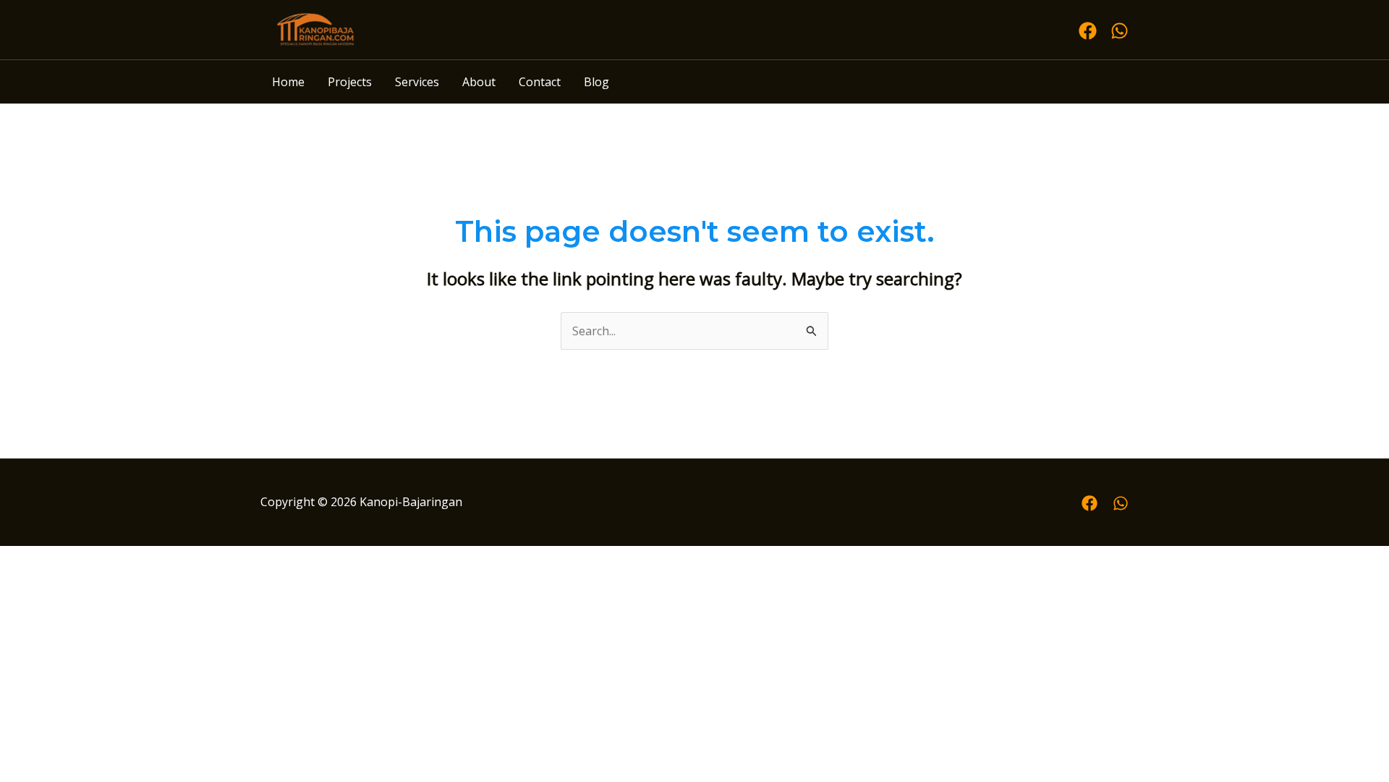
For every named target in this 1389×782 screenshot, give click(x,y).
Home (288, 82)
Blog (596, 82)
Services (417, 82)
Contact (540, 82)
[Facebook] (1088, 31)
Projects (350, 82)
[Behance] (1121, 503)
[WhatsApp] (1119, 31)
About (479, 82)
